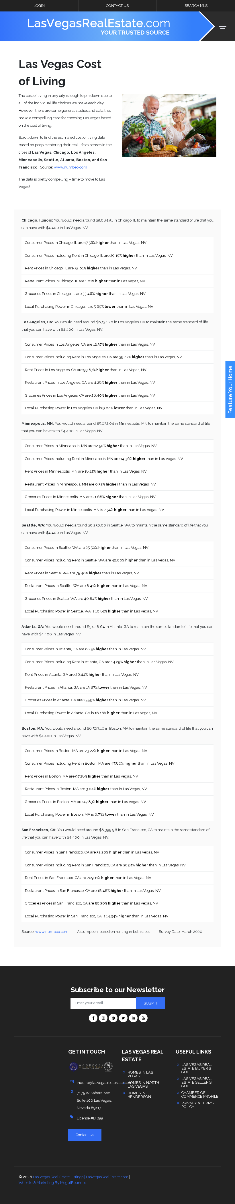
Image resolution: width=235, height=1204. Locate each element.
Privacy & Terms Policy (197, 1105)
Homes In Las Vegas (140, 1074)
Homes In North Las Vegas (143, 1084)
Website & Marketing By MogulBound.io (52, 1182)
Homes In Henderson (139, 1095)
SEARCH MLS (196, 5)
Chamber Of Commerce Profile (199, 1094)
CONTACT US (117, 5)
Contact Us (85, 1135)
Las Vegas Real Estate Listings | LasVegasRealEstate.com (80, 1177)
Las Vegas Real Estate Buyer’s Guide (196, 1068)
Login (39, 5)
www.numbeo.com (70, 167)
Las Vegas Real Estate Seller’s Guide (196, 1082)
